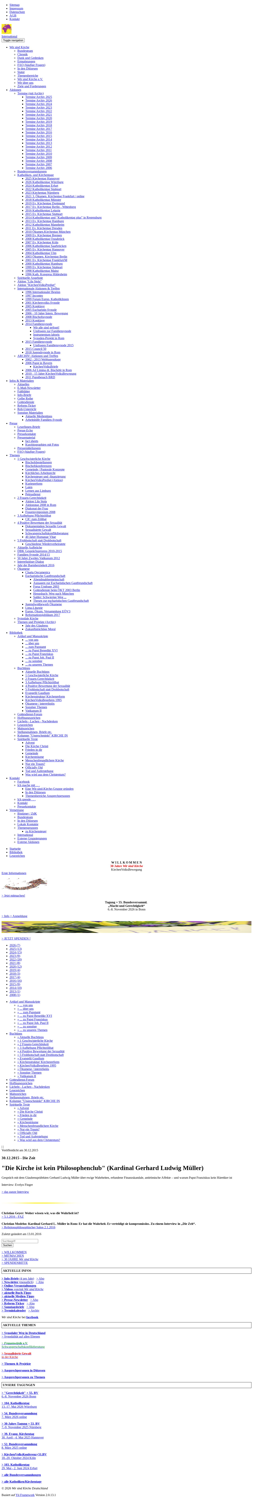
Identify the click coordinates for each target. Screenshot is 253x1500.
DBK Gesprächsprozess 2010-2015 (39, 551)
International (9, 36)
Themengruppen (27, 827)
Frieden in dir (33, 749)
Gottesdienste (25, 402)
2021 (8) (14, 963)
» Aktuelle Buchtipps (30, 1037)
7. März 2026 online (19, 1415)
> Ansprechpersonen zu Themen (23, 1377)
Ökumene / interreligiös (40, 703)
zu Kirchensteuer (35, 831)
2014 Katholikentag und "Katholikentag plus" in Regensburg (63, 217)
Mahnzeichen (25, 728)
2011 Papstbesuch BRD (40, 377)
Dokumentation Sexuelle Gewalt (45, 526)
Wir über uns (25, 82)
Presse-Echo (25, 430)
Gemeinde (31, 753)
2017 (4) (14, 977)
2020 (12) (15, 966)
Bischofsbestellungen (38, 462)
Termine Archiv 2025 (38, 97)
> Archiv (33, 1310)
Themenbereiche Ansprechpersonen (47, 796)
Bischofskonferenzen (38, 466)
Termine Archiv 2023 (38, 107)
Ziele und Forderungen (31, 86)
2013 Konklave (35, 320)
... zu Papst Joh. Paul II (39, 657)
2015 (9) (14, 984)
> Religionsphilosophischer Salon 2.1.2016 (28, 1227)
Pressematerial (26, 437)
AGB (12, 15)
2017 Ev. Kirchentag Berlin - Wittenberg (50, 207)
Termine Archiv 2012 (38, 146)
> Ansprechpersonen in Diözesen (23, 1370)
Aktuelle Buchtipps (37, 671)
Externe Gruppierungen (32, 838)
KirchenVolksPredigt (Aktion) (44, 480)
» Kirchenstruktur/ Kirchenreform (38, 1062)
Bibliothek (16, 632)
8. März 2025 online (19, 1445)
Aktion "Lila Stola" (29, 281)
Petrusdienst (32, 494)
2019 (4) (14, 970)
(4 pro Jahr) (18, 1278)
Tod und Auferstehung (39, 771)
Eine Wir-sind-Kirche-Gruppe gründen (49, 788)
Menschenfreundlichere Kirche (44, 760)
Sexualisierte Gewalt (38, 529)
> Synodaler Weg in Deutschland (23, 1333)
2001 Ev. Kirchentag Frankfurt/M (46, 260)
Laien (28, 487)
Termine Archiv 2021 (38, 114)
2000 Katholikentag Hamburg (44, 263)
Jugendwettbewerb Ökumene (43, 604)
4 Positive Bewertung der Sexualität (39, 522)
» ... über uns (25, 1008)
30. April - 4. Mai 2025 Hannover (23, 1435)
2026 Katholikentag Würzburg (44, 182)
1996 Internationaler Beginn (42, 292)
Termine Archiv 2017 (38, 128)
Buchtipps (23, 668)
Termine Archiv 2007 (38, 164)
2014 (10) (15, 987)
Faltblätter (23, 391)
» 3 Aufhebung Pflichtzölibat (35, 1047)
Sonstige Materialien (30, 412)
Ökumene (23, 568)
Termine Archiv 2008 (38, 160)
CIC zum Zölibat (35, 519)
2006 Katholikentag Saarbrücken (45, 246)
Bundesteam (25, 50)
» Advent (23, 1108)
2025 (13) (15, 948)
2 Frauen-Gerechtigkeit (31, 497)
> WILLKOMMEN (14, 1252)
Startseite (15, 848)
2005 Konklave (35, 306)
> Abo (40, 1278)
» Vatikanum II (26, 1076)
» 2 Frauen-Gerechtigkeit (33, 1044)
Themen (14, 455)
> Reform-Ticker (13, 1303)
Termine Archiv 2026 (38, 100)
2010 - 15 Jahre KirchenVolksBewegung (50, 373)
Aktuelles (23, 384)
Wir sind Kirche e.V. (30, 79)
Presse (13, 423)
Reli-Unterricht (26, 409)
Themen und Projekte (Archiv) (36, 622)
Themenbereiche (27, 75)
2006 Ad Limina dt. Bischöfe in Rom (48, 370)
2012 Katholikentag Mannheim (44, 224)
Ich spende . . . (26, 799)
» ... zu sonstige (27, 1026)
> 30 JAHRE (20, 1259)
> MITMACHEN (13, 1255)
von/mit (28, 1289)
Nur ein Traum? (35, 764)
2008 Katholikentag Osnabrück (44, 238)
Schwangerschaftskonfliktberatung (46, 533)
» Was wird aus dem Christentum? (38, 1140)
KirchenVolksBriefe (45, 366)
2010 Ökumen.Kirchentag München (48, 231)
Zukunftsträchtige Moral (40, 629)
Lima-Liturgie (34, 607)
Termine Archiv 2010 (38, 153)
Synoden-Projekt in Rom (48, 338)
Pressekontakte (26, 434)
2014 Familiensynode (38, 324)
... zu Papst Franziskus (39, 654)
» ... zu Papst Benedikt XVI (34, 1015)
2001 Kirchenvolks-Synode (42, 302)
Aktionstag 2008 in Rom (40, 505)
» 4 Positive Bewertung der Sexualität (40, 1051)
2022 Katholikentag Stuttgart (43, 189)
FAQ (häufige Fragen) (31, 65)
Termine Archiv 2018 (38, 125)
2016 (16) (15, 980)
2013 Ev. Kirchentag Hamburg (44, 221)
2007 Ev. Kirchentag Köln (41, 242)
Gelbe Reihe (25, 398)
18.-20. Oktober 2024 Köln (24, 1456)
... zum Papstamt (35, 646)
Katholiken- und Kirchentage (35, 175)
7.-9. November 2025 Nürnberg (21, 1425)
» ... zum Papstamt (28, 1012)
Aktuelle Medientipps (38, 416)
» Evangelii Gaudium (30, 1058)
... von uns (31, 639)
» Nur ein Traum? (28, 1129)
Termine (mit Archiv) (30, 93)
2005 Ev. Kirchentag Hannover (44, 249)
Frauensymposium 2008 (40, 512)
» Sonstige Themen (29, 1072)
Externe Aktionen (28, 842)
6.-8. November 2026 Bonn (20, 1394)
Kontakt (14, 19)
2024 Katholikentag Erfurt (41, 185)
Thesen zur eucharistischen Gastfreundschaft (61, 600)
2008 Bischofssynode (38, 317)
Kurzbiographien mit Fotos (42, 444)
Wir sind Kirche (19, 47)
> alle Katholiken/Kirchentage (22, 1481)
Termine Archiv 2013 (38, 143)
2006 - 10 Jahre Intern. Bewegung (46, 313)
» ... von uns (25, 1005)
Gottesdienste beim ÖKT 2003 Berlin (56, 590)
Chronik (22, 54)
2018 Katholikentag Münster (43, 199)
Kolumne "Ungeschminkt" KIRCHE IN (42, 735)
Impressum (16, 8)
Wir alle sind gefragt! (46, 327)
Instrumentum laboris (46, 334)
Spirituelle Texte (27, 739)
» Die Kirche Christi (30, 1111)
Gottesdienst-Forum (29, 714)
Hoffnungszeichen (28, 717)
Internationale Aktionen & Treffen (38, 288)
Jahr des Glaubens (36, 625)
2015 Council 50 (35, 348)
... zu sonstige (33, 661)
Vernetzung (16, 810)
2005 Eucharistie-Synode (41, 309)
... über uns (32, 643)
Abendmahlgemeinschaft (48, 579)
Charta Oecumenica (37, 572)
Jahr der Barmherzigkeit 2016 (35, 565)
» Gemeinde (25, 1118)
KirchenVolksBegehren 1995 (43, 700)
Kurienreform (33, 483)
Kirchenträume (34, 756)
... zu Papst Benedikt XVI (41, 650)
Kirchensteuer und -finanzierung (45, 476)
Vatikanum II (33, 710)
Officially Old (34, 767)
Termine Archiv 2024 (38, 104)
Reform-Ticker (26, 405)
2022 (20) (15, 959)
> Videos (8, 1289)
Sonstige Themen (36, 707)
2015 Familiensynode (38, 341)
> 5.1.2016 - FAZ (13, 1216)
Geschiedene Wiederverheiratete (45, 544)
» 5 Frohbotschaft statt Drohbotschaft (40, 1055)
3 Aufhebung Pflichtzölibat (34, 515)
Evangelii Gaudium (37, 693)
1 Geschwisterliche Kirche (33, 458)
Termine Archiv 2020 (38, 118)
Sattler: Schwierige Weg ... (49, 597)
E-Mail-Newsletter (29, 387)
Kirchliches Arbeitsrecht (40, 473)
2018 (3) (14, 973)
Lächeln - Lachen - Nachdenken (37, 721)
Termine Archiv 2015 (38, 136)
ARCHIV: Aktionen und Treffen (37, 356)
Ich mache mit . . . (28, 785)
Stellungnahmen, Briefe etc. (34, 732)
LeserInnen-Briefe (28, 427)
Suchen (7, 1245)
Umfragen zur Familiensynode (52, 331)
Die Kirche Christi (36, 746)
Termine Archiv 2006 (38, 168)
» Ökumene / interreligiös (33, 1069)
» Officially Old (27, 1133)
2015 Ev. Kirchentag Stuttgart (43, 214)
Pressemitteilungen (29, 448)
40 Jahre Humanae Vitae (40, 537)
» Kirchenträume (27, 1122)
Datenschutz (17, 12)
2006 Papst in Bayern (38, 363)
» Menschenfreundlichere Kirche (37, 1125)
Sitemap (14, 5)
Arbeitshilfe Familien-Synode (43, 419)
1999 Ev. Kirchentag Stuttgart (43, 267)
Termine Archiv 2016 (38, 132)
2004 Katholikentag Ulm (40, 253)
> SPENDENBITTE (15, 1262)
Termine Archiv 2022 (38, 111)
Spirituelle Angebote (30, 278)
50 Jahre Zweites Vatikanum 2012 (38, 558)
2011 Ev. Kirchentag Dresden (43, 228)
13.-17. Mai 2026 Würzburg (19, 1404)
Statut (21, 72)
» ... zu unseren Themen (32, 1030)
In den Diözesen (27, 68)
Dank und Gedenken (30, 58)
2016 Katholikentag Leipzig (42, 210)
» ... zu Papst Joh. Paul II (32, 1023)
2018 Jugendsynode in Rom (42, 352)
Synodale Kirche (27, 618)
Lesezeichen (25, 725)
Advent (30, 742)
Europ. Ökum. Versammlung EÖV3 (47, 611)
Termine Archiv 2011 (38, 150)
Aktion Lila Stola (36, 501)
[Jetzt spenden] (126, 932)
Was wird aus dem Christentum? (45, 774)
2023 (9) (14, 956)
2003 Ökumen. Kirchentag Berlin (46, 256)
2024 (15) (15, 952)
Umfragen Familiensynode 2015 (53, 345)
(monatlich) (17, 1282)
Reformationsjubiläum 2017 (42, 615)
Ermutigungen (26, 61)
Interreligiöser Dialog (30, 561)
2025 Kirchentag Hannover (42, 178)
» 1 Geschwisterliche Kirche (35, 1040)
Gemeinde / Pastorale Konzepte (45, 469)
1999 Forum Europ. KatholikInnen (47, 299)
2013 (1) (14, 991)
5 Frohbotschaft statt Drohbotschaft (39, 540)
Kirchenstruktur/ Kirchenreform (45, 696)
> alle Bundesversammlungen (21, 1475)
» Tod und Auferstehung (32, 1136)
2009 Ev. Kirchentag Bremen (43, 235)
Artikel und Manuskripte (32, 636)
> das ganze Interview (15, 1191)
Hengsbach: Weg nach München (53, 593)
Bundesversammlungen (32, 171)
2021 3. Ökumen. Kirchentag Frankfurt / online (54, 196)
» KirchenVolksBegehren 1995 (36, 1065)
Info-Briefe (24, 395)
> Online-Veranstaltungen (19, 1285)
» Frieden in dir (27, 1115)
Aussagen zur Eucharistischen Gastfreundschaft (63, 583)
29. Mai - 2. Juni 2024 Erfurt (19, 1466)
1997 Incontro (34, 295)
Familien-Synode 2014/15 (33, 554)
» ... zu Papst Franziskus (32, 1019)
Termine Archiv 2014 (38, 139)
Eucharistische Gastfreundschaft (45, 576)
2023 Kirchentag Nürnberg (42, 192)
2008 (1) (14, 995)
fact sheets (31, 441)
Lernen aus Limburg (38, 490)
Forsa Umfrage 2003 (46, 586)
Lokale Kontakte (27, 824)
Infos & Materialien (21, 380)
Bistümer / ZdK (27, 813)
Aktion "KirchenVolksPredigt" (36, 285)
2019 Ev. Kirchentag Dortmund (45, 203)
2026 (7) (14, 945)
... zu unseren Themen (39, 664)
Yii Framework (25, 1495)
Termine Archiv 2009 (38, 157)
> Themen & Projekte (16, 1363)
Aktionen (15, 89)
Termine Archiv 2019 (38, 121)
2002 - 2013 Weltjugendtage (43, 359)
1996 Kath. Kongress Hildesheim (46, 274)
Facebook (23, 781)
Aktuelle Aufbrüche (29, 547)
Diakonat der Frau (36, 508)
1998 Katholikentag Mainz (42, 270)
